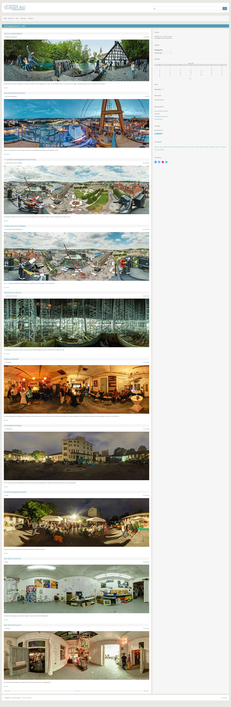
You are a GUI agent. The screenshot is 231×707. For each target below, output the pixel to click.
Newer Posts (7, 691)
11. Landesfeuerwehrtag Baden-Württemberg (20, 159)
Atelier (161, 147)
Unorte (155, 149)
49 (79, 691)
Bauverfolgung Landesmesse (161, 116)
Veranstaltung (161, 149)
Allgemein (6, 87)
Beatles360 (157, 113)
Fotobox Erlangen (158, 119)
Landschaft (201, 147)
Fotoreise (183, 147)
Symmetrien (223, 147)
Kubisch (196, 147)
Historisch (188, 147)
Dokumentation (171, 147)
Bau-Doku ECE (7, 353)
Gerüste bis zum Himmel (12, 292)
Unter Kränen (6, 154)
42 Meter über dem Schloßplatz (15, 226)
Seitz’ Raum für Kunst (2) (12, 558)
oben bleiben (224, 698)
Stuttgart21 (217, 147)
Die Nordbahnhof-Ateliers (13, 425)
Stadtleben (212, 147)
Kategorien (158, 50)
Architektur (156, 147)
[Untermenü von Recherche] (13, 18)
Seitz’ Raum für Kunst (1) (12, 625)
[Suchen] (225, 8)
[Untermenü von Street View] (26, 18)
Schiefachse (206, 147)
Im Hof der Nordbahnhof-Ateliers (15, 492)
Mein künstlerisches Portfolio (161, 111)
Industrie (193, 147)
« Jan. (190, 78)
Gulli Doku (6, 420)
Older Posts (146, 691)
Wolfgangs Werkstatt (11, 359)
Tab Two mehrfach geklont (13, 33)
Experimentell (178, 147)
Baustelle (165, 147)
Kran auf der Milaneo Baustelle (14, 93)
